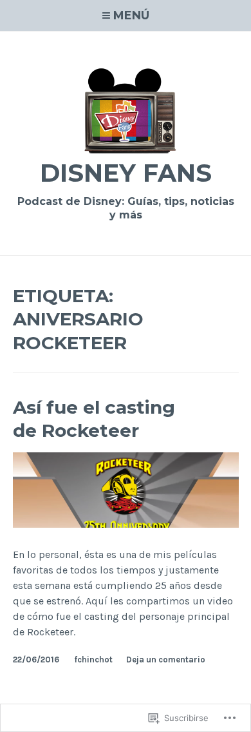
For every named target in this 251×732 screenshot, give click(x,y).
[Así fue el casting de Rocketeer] (126, 524)
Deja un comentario (165, 659)
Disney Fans (126, 173)
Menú (131, 15)
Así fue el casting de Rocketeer (94, 418)
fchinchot (93, 659)
